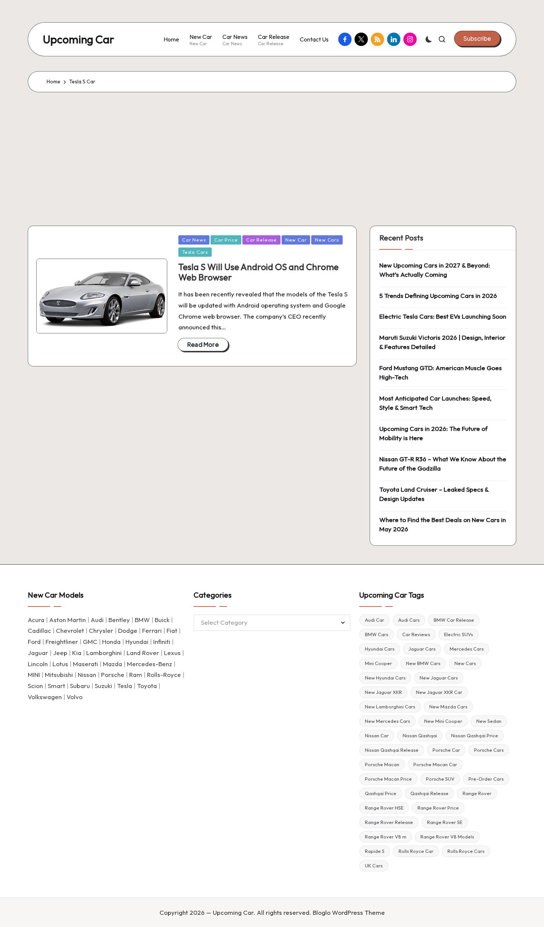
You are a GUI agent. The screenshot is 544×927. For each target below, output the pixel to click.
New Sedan (488, 721)
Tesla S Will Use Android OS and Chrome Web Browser (258, 272)
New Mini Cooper (443, 721)
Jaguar (38, 653)
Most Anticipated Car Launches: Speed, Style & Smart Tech (435, 403)
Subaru (80, 686)
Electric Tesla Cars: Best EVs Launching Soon (442, 316)
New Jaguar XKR (383, 692)
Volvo (75, 697)
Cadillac (39, 630)
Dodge (127, 630)
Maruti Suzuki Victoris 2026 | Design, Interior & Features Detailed (442, 342)
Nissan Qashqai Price (474, 735)
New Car (295, 240)
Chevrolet (70, 630)
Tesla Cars (195, 252)
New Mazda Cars (448, 707)
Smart (56, 686)
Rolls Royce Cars (465, 851)
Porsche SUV (440, 779)
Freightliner (62, 641)
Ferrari (152, 630)
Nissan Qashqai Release (392, 750)
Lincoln (38, 664)
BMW (142, 620)
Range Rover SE (444, 822)
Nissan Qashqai (420, 735)
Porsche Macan (382, 764)
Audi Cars (409, 620)
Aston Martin (67, 620)
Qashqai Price (380, 793)
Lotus (60, 664)
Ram (135, 674)
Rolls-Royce (164, 674)
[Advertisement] (272, 148)
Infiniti (161, 641)
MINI (34, 674)
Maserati (85, 664)
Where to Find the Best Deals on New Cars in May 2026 (442, 524)
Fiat (172, 630)
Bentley (119, 620)
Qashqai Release (429, 793)
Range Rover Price (438, 808)
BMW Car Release (454, 620)
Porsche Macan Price (388, 779)
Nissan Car (377, 735)
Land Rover (143, 653)
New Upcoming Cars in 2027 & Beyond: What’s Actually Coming (434, 270)
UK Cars (374, 865)
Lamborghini (104, 653)
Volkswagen (45, 697)
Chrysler (101, 630)
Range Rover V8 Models (447, 837)
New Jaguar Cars (439, 678)
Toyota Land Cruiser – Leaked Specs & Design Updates (433, 494)
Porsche (112, 674)
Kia (76, 653)
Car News (194, 240)
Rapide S (375, 851)
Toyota (147, 686)
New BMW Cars (423, 663)
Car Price (226, 240)
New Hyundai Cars (385, 678)
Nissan (87, 674)
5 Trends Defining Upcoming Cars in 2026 (438, 295)
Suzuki (103, 686)
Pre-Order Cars (486, 779)
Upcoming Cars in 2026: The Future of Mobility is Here (433, 433)
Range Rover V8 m (385, 837)
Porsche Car (446, 750)
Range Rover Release (389, 822)
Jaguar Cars (422, 649)
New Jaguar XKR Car (439, 692)
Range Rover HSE (384, 808)
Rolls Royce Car (416, 851)
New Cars (327, 240)
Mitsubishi (59, 674)
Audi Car (374, 620)
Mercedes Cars (467, 649)
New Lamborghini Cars (390, 707)
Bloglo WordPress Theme (349, 912)
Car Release (261, 240)
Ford (34, 641)
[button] (477, 38)
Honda (111, 641)
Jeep (60, 653)
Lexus (172, 653)
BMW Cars (376, 634)
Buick (162, 620)
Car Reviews (416, 634)
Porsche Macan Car (435, 764)
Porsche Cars (489, 750)
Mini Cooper (378, 663)
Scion (35, 686)
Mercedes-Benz (149, 664)
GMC (90, 641)
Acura (36, 620)
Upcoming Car (78, 39)
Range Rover (477, 793)
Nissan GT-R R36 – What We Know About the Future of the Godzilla (442, 463)
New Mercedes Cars (387, 721)
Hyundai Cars (379, 649)
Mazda (112, 664)
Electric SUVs (458, 634)
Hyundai (136, 641)
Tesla (124, 686)
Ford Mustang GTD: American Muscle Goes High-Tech (440, 372)
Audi (97, 620)
